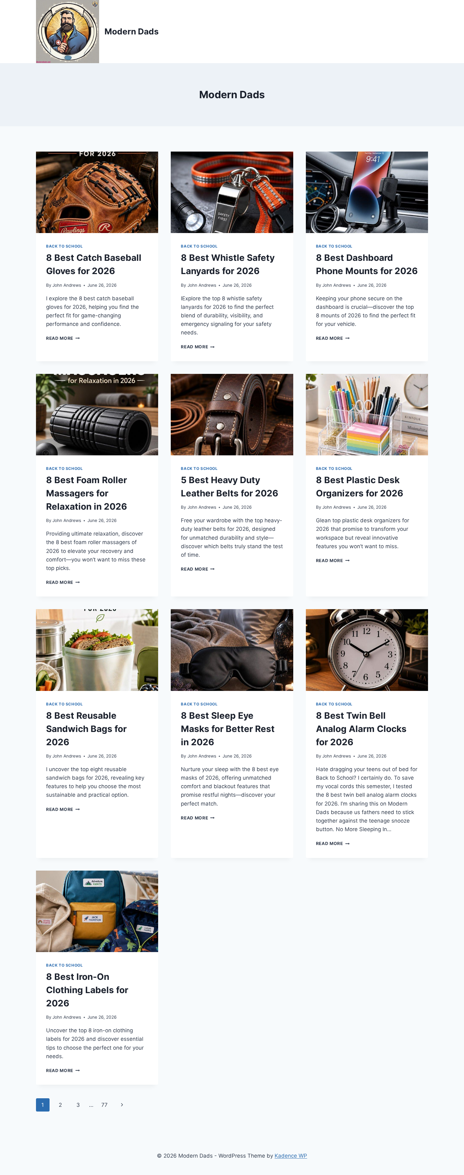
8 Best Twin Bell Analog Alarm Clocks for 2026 (361, 728)
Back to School (64, 246)
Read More (63, 338)
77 (104, 1105)
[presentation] (97, 192)
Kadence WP (291, 1156)
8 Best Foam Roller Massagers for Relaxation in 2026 (86, 493)
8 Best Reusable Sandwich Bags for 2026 (86, 728)
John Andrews (66, 285)
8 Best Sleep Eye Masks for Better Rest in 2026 (228, 728)
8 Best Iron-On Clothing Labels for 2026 (87, 990)
